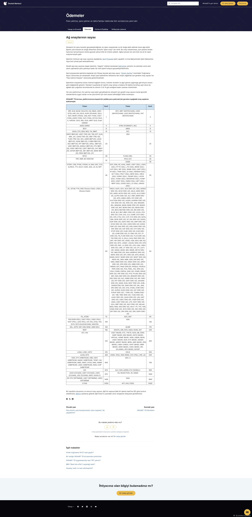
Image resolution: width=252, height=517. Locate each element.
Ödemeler (87, 29)
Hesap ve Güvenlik (74, 29)
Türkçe (70, 507)
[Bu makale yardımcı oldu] (107, 427)
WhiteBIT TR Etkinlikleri (145, 410)
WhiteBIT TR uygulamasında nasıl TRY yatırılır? (83, 460)
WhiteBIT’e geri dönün (210, 3)
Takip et (70, 42)
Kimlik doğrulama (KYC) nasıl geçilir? (80, 452)
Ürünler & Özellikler (101, 29)
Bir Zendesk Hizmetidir (243, 515)
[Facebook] (67, 399)
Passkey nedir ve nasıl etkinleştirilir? (79, 468)
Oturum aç (242, 3)
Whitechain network (119, 29)
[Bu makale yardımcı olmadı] (113, 427)
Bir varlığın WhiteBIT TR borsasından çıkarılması (83, 456)
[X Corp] (70, 399)
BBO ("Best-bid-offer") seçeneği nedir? (80, 464)
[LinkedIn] (72, 399)
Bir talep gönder (227, 3)
